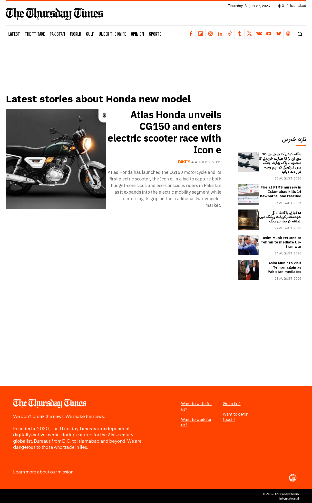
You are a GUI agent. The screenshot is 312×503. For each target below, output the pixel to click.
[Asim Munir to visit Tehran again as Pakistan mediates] (248, 270)
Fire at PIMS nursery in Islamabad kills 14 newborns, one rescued (280, 192)
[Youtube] (269, 34)
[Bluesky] (278, 34)
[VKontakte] (259, 34)
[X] (249, 34)
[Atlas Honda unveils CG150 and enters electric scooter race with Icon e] (56, 159)
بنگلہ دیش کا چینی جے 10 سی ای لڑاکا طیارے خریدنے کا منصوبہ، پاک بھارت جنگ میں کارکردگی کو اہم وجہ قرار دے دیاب (280, 162)
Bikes (184, 162)
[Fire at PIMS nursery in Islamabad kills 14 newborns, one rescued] (248, 194)
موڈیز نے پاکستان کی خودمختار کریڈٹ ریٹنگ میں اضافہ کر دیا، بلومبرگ (280, 217)
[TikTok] (230, 34)
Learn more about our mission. (44, 471)
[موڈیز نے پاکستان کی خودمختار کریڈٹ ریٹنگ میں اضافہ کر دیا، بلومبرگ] (248, 220)
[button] (299, 34)
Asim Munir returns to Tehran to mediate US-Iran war (281, 242)
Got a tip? (232, 403)
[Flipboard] (200, 34)
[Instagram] (210, 34)
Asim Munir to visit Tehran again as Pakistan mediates (284, 267)
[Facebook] (191, 34)
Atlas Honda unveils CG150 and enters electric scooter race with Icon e (164, 132)
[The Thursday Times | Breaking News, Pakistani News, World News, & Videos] (54, 13)
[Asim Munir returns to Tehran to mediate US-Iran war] (248, 245)
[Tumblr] (239, 34)
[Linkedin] (220, 34)
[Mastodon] (288, 34)
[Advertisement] (117, 73)
